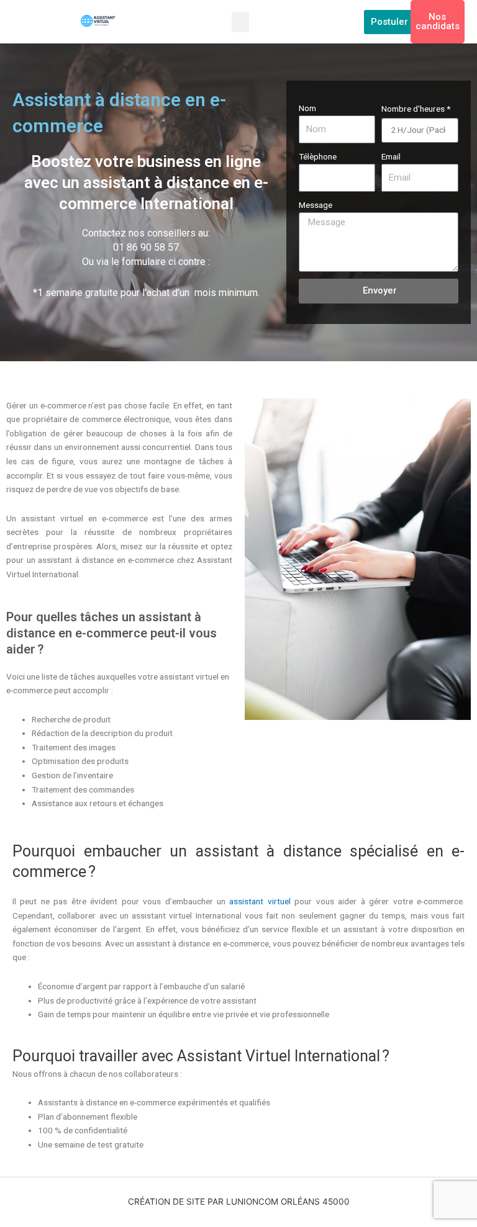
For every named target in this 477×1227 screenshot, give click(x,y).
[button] (240, 22)
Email (391, 156)
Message (315, 205)
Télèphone (318, 156)
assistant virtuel (259, 901)
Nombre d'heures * (415, 109)
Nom (307, 108)
